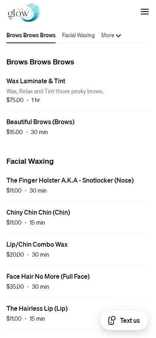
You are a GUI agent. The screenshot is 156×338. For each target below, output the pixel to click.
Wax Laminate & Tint (35, 80)
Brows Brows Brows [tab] (31, 34)
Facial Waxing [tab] (78, 34)
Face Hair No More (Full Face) (48, 276)
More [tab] (107, 34)
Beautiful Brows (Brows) (40, 121)
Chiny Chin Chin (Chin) (38, 212)
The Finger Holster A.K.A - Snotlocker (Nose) (70, 180)
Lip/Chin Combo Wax (37, 244)
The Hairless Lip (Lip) (37, 308)
